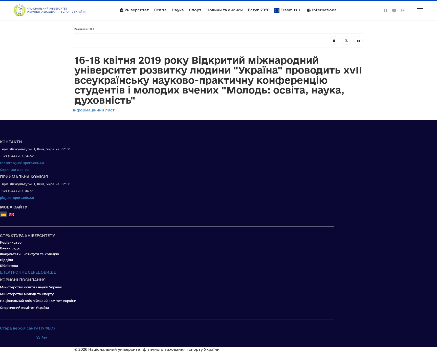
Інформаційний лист (94, 110)
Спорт (195, 10)
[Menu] (416, 10)
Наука (178, 10)
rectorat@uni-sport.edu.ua (22, 163)
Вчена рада (10, 248)
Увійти (41, 337)
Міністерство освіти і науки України (31, 287)
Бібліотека (9, 265)
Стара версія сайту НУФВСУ (28, 328)
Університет (136, 10)
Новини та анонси (224, 10)
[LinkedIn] (358, 40)
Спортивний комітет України (24, 307)
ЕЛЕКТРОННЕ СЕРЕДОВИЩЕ (28, 272)
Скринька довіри (14, 169)
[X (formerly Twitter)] (346, 40)
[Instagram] (402, 10)
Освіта (160, 10)
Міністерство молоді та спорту (27, 294)
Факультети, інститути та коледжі (29, 254)
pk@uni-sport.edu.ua (17, 197)
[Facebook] (385, 10)
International (325, 10)
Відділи (6, 260)
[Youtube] (394, 10)
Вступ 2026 (258, 10)
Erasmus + (290, 10)
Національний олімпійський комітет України (38, 300)
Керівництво (10, 242)
